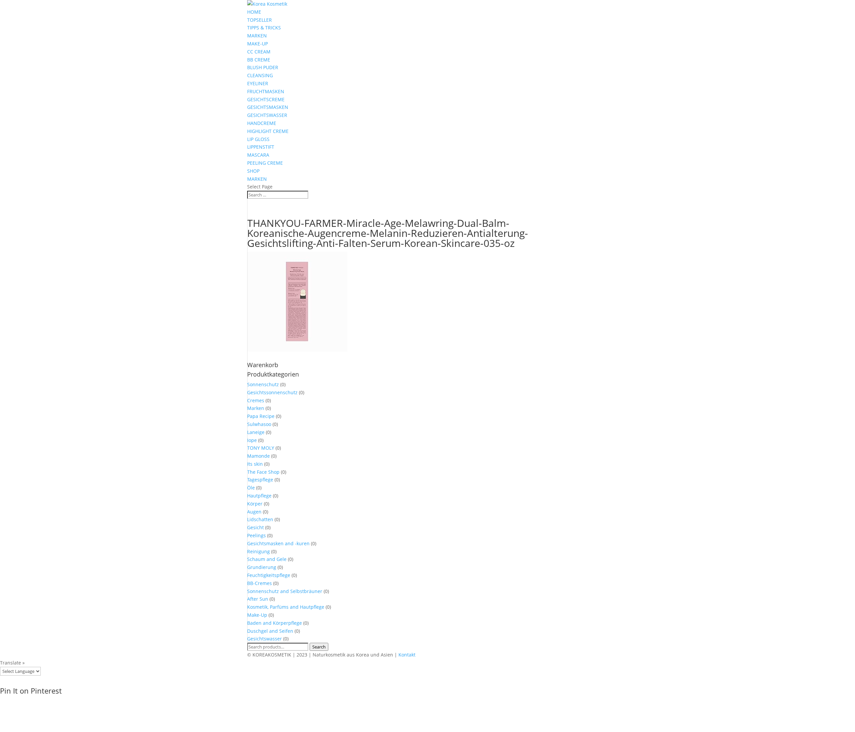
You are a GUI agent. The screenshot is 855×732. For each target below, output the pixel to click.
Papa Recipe (261, 416)
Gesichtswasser (264, 638)
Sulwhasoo (259, 424)
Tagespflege (260, 479)
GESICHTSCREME (266, 99)
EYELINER (257, 83)
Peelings (256, 535)
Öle (251, 487)
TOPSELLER (259, 20)
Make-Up (257, 615)
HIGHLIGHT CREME (268, 131)
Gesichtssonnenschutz (272, 392)
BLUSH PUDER (262, 67)
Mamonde (258, 456)
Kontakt (406, 654)
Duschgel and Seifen (270, 631)
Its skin (255, 464)
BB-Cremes (259, 583)
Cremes (255, 400)
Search (319, 647)
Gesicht (255, 527)
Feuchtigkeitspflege (268, 575)
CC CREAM (259, 51)
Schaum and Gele (267, 559)
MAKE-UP (257, 43)
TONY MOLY (260, 448)
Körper (255, 503)
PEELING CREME (265, 163)
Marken (255, 408)
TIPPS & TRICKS (264, 27)
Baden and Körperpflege (274, 623)
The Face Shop (263, 472)
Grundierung (261, 567)
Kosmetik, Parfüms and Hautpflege (285, 607)
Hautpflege (259, 495)
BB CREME (258, 59)
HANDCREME (261, 123)
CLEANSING (260, 75)
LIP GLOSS (258, 139)
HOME (254, 12)
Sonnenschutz (263, 384)
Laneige (256, 432)
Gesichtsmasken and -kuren (278, 543)
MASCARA (258, 155)
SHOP (253, 171)
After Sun (257, 599)
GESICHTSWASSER (267, 115)
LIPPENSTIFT (260, 147)
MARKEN (257, 35)
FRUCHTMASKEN (265, 91)
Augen (254, 511)
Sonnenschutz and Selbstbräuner (284, 591)
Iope (252, 440)
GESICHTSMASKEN (267, 107)
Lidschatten (260, 519)
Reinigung (258, 551)
